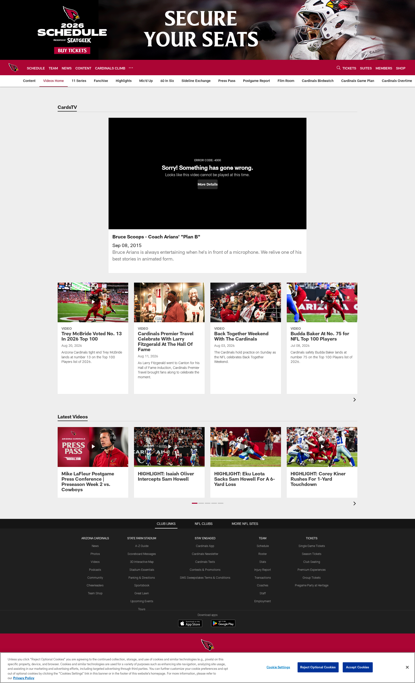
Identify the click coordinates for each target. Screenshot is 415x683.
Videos (95, 561)
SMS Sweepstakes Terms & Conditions (205, 577)
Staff (263, 593)
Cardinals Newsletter (205, 553)
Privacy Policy (23, 678)
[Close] (407, 667)
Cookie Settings (278, 667)
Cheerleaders (95, 585)
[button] (208, 184)
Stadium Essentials (141, 569)
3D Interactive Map (142, 561)
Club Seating (311, 561)
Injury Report (262, 569)
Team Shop (95, 593)
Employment (262, 601)
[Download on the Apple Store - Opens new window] (190, 624)
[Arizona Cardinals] (207, 645)
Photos (95, 553)
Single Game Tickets (312, 545)
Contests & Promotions (205, 569)
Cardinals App (205, 545)
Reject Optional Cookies (318, 667)
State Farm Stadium (141, 538)
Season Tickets (311, 553)
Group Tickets (312, 577)
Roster (262, 553)
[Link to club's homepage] (13, 67)
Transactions (263, 577)
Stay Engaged (205, 538)
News (95, 545)
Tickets (311, 538)
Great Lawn (141, 593)
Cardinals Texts (205, 561)
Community (95, 577)
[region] (207, 667)
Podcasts (95, 569)
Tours (141, 609)
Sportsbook (141, 585)
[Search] (339, 67)
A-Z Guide (141, 545)
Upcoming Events (141, 601)
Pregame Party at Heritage (311, 585)
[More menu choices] (131, 68)
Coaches (262, 585)
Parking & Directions (141, 577)
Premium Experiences (312, 569)
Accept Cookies (357, 667)
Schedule (263, 545)
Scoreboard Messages (142, 553)
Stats (262, 561)
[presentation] (355, 400)
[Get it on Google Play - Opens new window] (223, 626)
